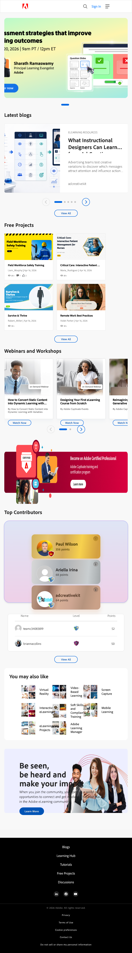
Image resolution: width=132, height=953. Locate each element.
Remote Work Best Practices (76, 315)
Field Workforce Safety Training (26, 265)
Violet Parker (66, 320)
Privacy (66, 915)
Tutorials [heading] (66, 864)
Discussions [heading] (66, 882)
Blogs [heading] (66, 847)
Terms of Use (66, 922)
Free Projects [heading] (66, 873)
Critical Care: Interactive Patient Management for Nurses (92, 265)
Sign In (96, 6)
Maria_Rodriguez (69, 270)
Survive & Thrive (17, 315)
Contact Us (66, 937)
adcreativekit (77, 183)
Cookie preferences (66, 930)
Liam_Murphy (15, 270)
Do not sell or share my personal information (66, 944)
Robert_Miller (15, 320)
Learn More (32, 811)
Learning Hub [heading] (66, 855)
